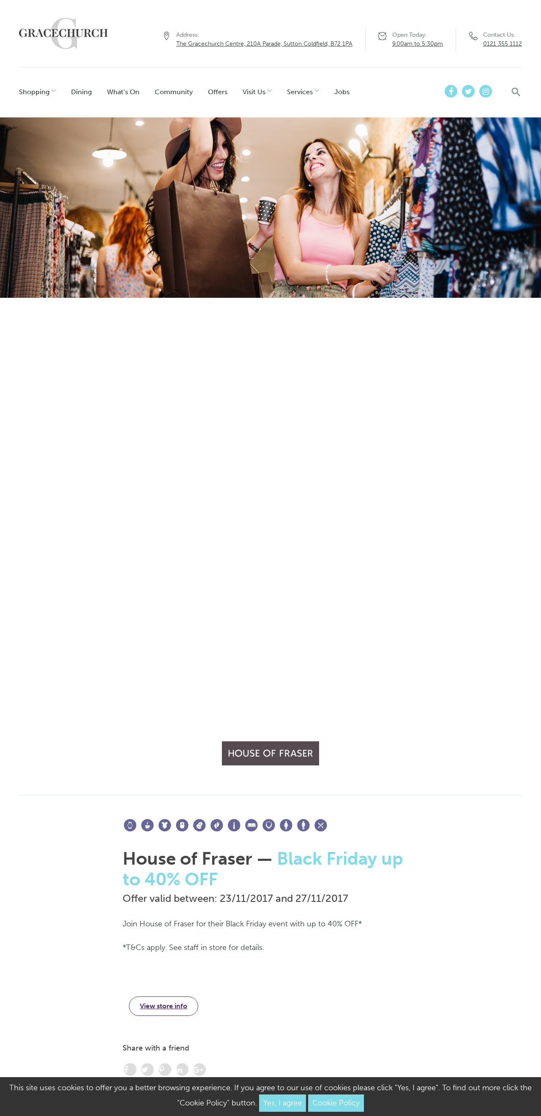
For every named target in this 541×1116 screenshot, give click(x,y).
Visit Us (254, 92)
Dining (81, 92)
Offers (217, 92)
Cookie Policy (336, 1103)
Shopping (34, 92)
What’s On (123, 92)
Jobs (342, 92)
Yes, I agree (282, 1103)
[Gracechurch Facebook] (451, 91)
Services (300, 92)
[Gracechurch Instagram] (485, 91)
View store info (163, 1006)
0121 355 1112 (502, 43)
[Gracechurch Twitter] (468, 91)
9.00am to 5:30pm (417, 43)
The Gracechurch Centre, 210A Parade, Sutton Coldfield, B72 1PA (264, 43)
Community (174, 92)
